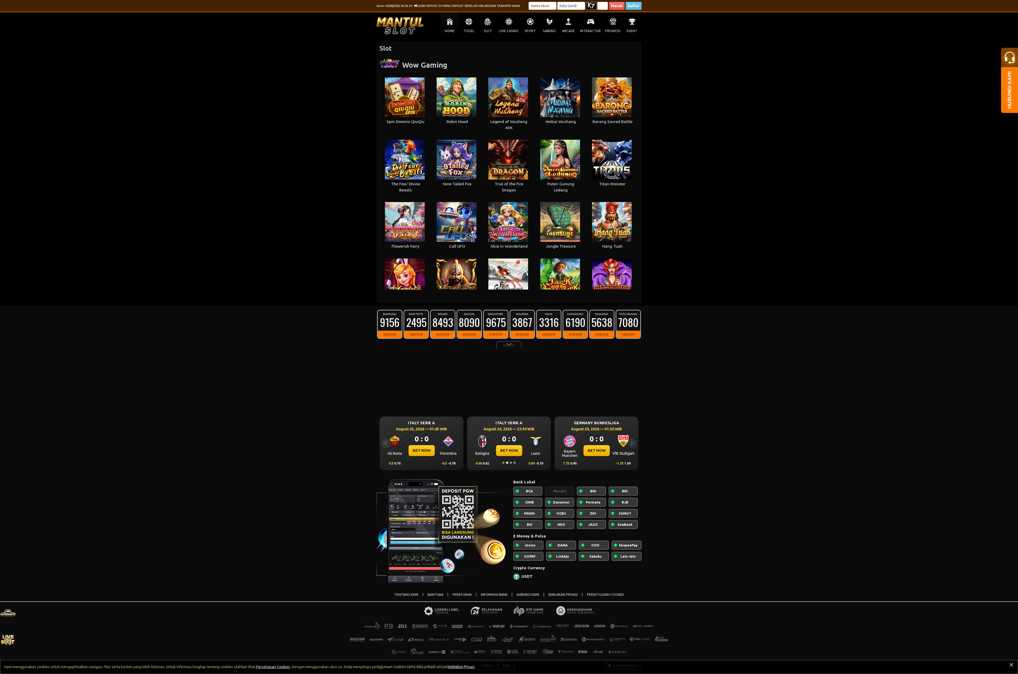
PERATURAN (462, 594)
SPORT (530, 31)
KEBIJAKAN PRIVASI (563, 594)
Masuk (616, 6)
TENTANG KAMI (406, 594)
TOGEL (468, 31)
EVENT (632, 31)
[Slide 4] (515, 462)
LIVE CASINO (509, 31)
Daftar (633, 6)
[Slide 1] (503, 462)
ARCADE (568, 31)
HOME (449, 31)
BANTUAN (435, 594)
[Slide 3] (511, 462)
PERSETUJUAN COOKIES (605, 594)
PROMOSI (612, 31)
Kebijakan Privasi (461, 667)
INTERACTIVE (590, 31)
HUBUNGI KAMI (528, 594)
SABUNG (549, 31)
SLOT (488, 31)
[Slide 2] (507, 462)
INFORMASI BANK (494, 594)
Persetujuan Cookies (273, 667)
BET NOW (422, 450)
